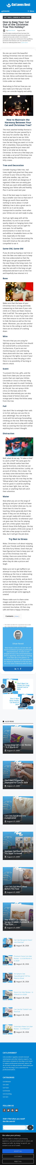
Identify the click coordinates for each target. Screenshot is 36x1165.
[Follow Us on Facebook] (4, 1110)
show (16, 616)
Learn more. (24, 42)
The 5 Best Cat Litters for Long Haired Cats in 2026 (18, 625)
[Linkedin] (15, 669)
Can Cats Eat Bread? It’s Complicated (15, 816)
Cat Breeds (6, 1091)
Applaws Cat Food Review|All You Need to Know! (18, 852)
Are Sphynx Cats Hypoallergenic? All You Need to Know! (22, 976)
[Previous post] (3, 686)
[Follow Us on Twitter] (8, 1110)
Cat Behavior (7, 1081)
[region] (18, 1148)
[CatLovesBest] (5, 11)
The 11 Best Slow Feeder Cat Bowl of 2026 (15, 627)
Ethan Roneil (11, 30)
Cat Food (5, 1088)
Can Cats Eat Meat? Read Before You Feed (16, 887)
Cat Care (5, 1097)
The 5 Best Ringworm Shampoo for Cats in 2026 (16, 781)
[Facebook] (20, 669)
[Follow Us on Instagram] (12, 1110)
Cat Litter (6, 1084)
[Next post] (33, 701)
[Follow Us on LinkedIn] (16, 1110)
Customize (18, 1156)
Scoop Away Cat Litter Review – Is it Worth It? (18, 746)
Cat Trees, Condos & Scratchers (17, 17)
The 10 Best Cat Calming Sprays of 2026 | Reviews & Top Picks (17, 922)
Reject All (18, 1161)
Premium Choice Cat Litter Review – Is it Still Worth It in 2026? (23, 958)
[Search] (30, 1127)
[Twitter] (18, 669)
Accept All (18, 1151)
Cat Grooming (7, 1094)
